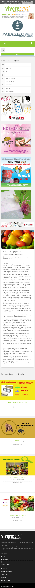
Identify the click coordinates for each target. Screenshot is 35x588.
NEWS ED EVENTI (10, 91)
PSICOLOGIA (9, 85)
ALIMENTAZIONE (10, 75)
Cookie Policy (29, 3)
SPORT (7, 71)
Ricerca (17, 54)
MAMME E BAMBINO (7, 571)
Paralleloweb (10, 586)
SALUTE (7, 65)
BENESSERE (8, 68)
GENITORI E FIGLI (10, 81)
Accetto (23, 3)
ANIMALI (8, 88)
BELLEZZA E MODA (10, 78)
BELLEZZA (4, 569)
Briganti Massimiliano (24, 257)
